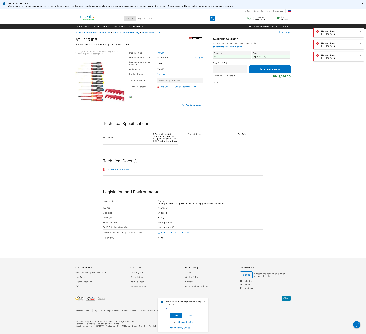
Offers (247, 11)
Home (78, 32)
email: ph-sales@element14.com (90, 272)
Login (254, 17)
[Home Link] (86, 18)
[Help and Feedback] (356, 324)
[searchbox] (173, 18)
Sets (159, 32)
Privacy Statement (83, 310)
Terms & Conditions (130, 310)
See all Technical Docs (185, 86)
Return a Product (138, 281)
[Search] (212, 18)
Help (268, 11)
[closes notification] (362, 3)
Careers (189, 281)
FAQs (77, 286)
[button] (82, 26)
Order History (136, 277)
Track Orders (278, 11)
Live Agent (80, 277)
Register (261, 17)
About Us (189, 272)
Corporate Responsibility (196, 286)
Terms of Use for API (150, 310)
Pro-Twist (161, 74)
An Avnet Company (84, 321)
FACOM (160, 53)
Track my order (137, 272)
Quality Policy (191, 277)
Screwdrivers (148, 32)
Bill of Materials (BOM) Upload (263, 26)
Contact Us (258, 11)
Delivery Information (139, 286)
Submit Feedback (83, 281)
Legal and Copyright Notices (106, 310)
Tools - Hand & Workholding (126, 32)
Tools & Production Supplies (97, 32)
